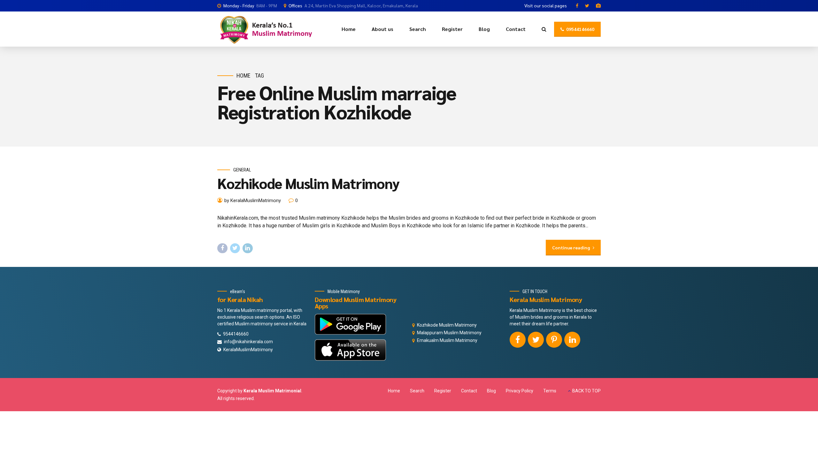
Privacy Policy (519, 390)
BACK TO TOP (586, 390)
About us (382, 29)
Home (349, 29)
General (242, 170)
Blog (484, 29)
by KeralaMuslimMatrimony (252, 200)
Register (452, 29)
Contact (516, 29)
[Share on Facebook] (222, 248)
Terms (549, 390)
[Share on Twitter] (235, 248)
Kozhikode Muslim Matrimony (308, 183)
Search (417, 29)
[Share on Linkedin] (248, 248)
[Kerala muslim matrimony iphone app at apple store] (350, 350)
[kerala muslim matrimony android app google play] (350, 324)
